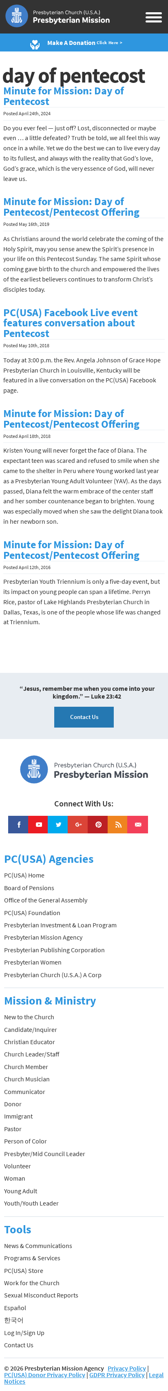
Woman (14, 1178)
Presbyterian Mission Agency (43, 937)
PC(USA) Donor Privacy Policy (44, 1375)
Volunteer (17, 1166)
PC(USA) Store (23, 1270)
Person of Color (25, 1141)
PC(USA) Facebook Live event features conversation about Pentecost (70, 323)
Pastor (13, 1129)
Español (15, 1308)
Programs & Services (32, 1258)
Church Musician (27, 1079)
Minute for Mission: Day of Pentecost (63, 96)
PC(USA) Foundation (32, 913)
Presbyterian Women (33, 962)
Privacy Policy (127, 1368)
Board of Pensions (29, 888)
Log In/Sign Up (24, 1332)
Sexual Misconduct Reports (41, 1295)
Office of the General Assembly (45, 900)
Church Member (26, 1067)
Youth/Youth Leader (31, 1203)
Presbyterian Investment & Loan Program (60, 925)
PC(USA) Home (24, 875)
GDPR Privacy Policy (117, 1375)
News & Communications (38, 1245)
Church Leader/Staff (31, 1054)
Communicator (24, 1091)
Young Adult (20, 1191)
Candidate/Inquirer (30, 1029)
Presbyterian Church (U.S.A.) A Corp (53, 975)
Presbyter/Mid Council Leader (44, 1154)
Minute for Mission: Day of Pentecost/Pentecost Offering (71, 207)
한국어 (14, 1320)
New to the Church (29, 1017)
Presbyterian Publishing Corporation (54, 950)
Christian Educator (29, 1042)
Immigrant (18, 1116)
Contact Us (84, 717)
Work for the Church (32, 1283)
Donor (13, 1104)
